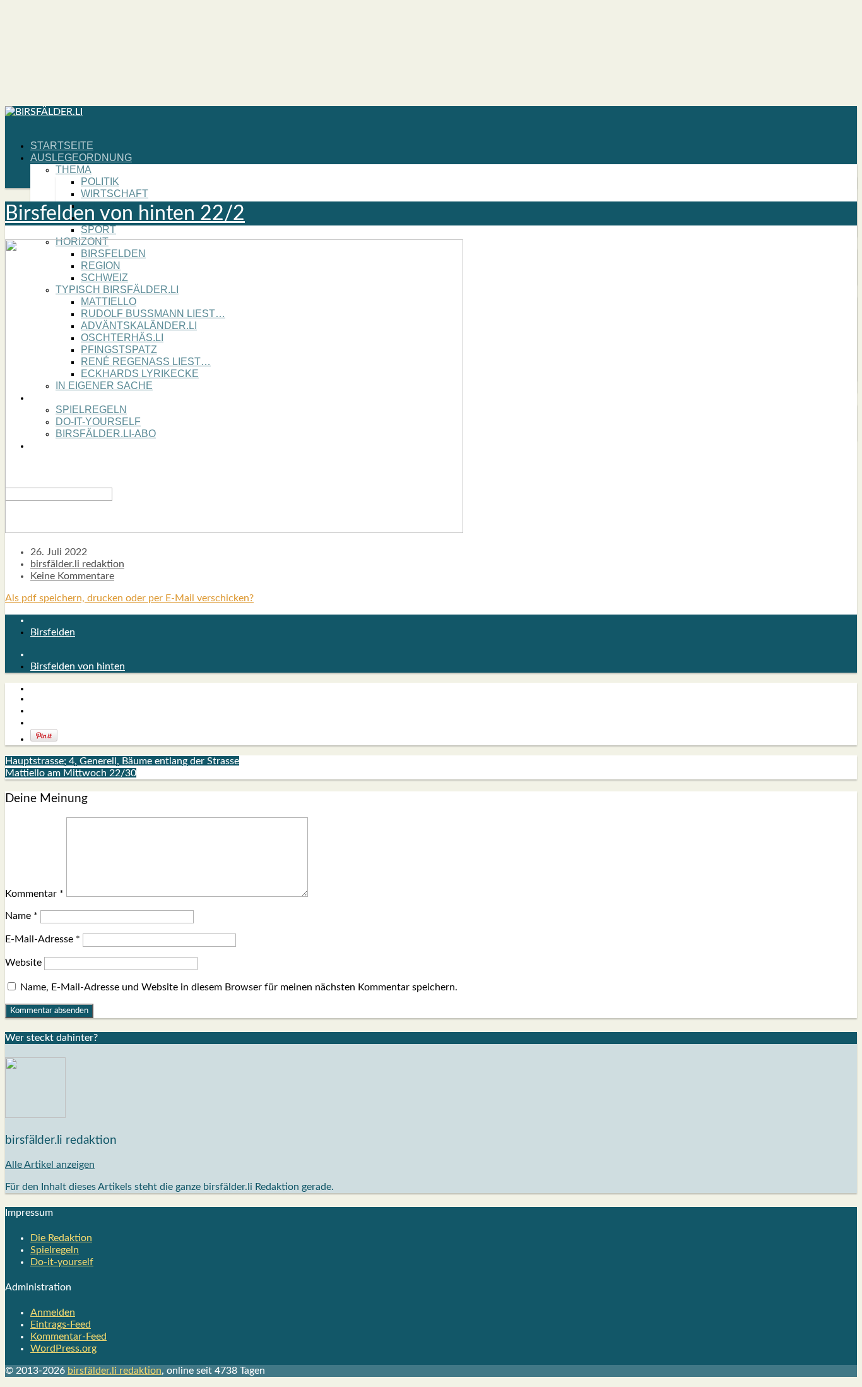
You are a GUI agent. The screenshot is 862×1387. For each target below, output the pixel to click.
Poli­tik (100, 181)
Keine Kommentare (72, 576)
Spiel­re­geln (54, 1250)
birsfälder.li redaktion (77, 564)
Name (21, 916)
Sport (98, 229)
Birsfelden (52, 632)
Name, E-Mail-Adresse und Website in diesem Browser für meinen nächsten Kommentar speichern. (239, 987)
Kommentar (34, 894)
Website (23, 963)
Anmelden (52, 1312)
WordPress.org (63, 1348)
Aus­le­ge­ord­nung (81, 157)
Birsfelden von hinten (77, 666)
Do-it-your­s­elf (61, 1262)
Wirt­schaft (114, 193)
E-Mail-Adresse (42, 939)
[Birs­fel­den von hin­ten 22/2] (234, 530)
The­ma (74, 169)
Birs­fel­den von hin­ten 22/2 (125, 213)
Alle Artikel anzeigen (50, 1165)
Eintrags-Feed (60, 1324)
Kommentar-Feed (68, 1336)
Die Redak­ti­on (61, 1238)
